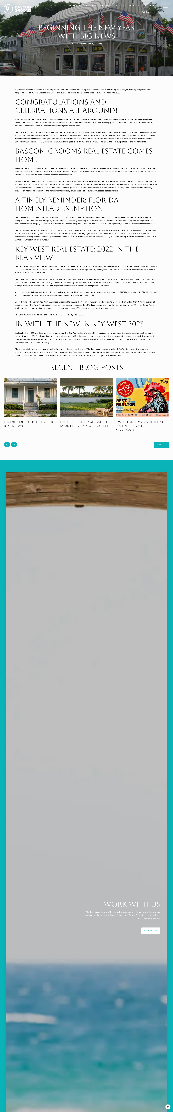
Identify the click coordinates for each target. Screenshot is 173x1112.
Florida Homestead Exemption (122, 220)
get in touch (93, 355)
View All (161, 445)
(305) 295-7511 (147, 12)
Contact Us (145, 6)
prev (7, 444)
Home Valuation (100, 6)
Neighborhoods (122, 6)
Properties (56, 6)
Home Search (76, 6)
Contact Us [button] (150, 930)
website (65, 237)
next (14, 444)
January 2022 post (112, 237)
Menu (165, 9)
